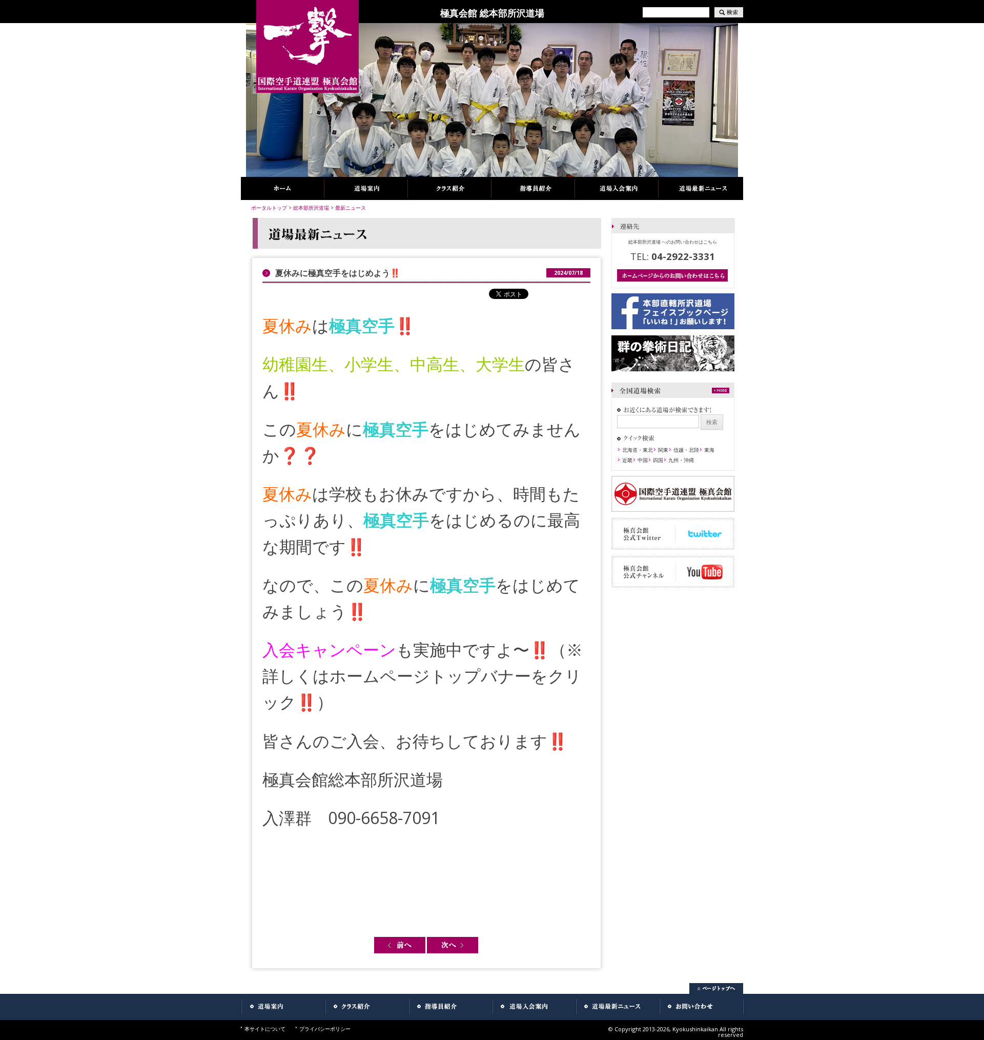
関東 (663, 449)
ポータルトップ (269, 207)
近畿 (627, 460)
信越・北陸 (686, 449)
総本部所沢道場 (311, 207)
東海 (709, 449)
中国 (643, 460)
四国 (658, 460)
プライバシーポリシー (325, 1028)
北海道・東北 (637, 449)
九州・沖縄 (681, 460)
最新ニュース (350, 207)
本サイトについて (264, 1028)
